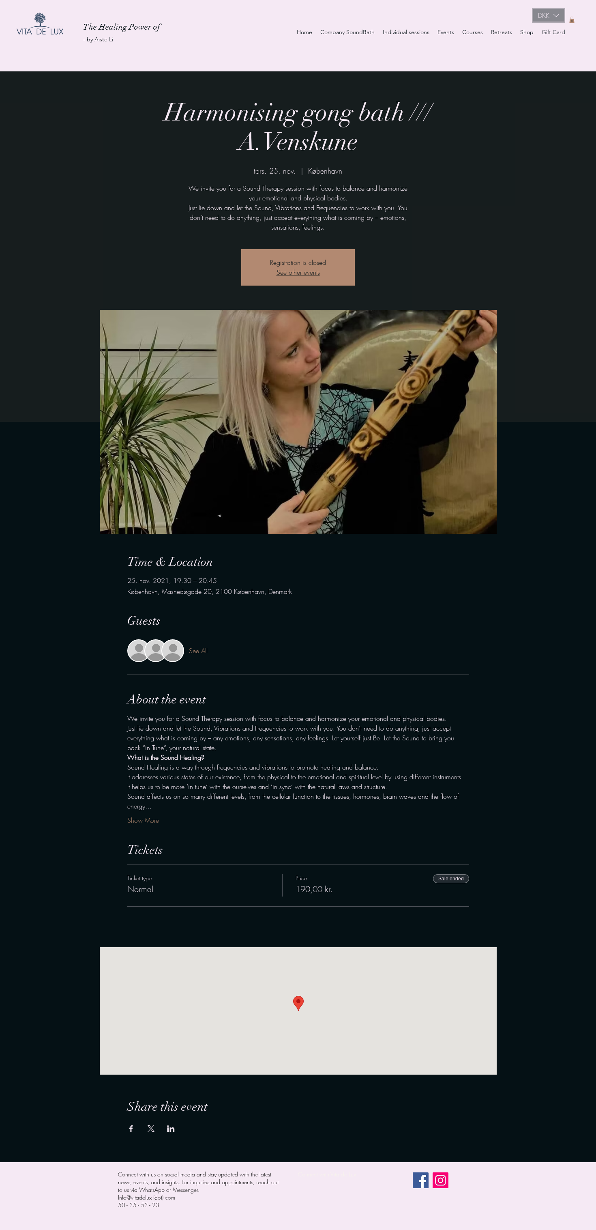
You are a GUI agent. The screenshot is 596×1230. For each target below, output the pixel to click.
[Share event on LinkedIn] (171, 1128)
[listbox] (548, 15)
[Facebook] (421, 1180)
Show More (143, 820)
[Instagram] (440, 1180)
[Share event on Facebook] (131, 1128)
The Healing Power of (122, 27)
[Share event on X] (151, 1128)
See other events (298, 272)
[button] (548, 15)
